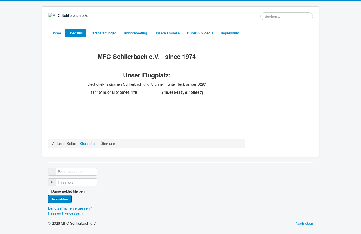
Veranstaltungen (103, 32)
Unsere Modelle (167, 32)
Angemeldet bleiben (68, 191)
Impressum (230, 32)
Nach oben (304, 223)
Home (56, 32)
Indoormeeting (135, 32)
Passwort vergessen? (65, 213)
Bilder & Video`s (200, 32)
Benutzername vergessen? (70, 208)
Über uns (75, 32)
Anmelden (60, 199)
